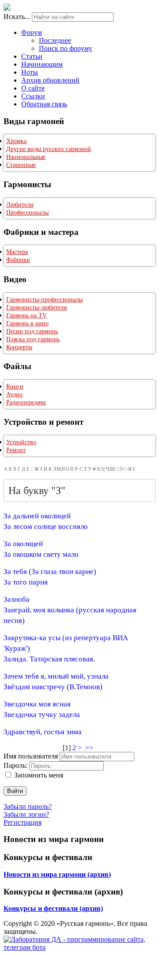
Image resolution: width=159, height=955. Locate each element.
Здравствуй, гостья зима (43, 732)
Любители (20, 204)
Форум (31, 32)
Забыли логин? (26, 814)
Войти (15, 791)
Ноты (29, 72)
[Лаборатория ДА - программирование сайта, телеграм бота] (79, 947)
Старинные (21, 165)
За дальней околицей (37, 516)
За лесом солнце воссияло (46, 526)
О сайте (33, 88)
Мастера (17, 252)
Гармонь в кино (27, 323)
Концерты (19, 347)
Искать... (17, 16)
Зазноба (17, 599)
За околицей (23, 544)
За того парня (26, 582)
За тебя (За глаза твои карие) (50, 571)
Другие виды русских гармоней (48, 149)
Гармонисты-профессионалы (44, 299)
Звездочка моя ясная (37, 704)
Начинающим (42, 64)
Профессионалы (27, 212)
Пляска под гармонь (33, 339)
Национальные (25, 157)
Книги (14, 386)
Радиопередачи (26, 402)
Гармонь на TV (26, 315)
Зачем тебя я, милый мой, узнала (56, 676)
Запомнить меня (38, 775)
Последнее (55, 40)
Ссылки (33, 96)
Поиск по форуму (65, 48)
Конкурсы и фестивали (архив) (53, 908)
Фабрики (18, 260)
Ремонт (16, 450)
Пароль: (15, 765)
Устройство (21, 442)
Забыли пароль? (28, 806)
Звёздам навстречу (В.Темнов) (53, 687)
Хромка (16, 141)
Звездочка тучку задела (42, 714)
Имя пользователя (31, 756)
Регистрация (23, 822)
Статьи (31, 56)
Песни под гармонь (32, 331)
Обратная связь (44, 104)
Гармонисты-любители (36, 307)
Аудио (14, 394)
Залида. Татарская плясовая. (49, 659)
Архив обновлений (50, 80)
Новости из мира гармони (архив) (57, 874)
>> (90, 747)
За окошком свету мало (41, 554)
